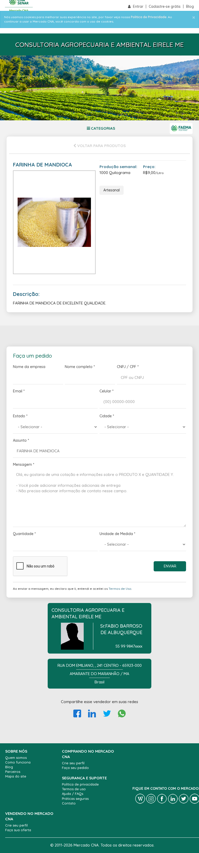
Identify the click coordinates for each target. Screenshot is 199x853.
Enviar (170, 566)
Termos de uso (74, 789)
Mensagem (23, 464)
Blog (190, 6)
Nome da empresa (29, 366)
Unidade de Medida (117, 533)
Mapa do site (15, 776)
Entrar (138, 6)
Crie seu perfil (73, 763)
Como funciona (18, 762)
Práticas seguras (75, 798)
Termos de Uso (120, 589)
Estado (20, 416)
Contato (69, 803)
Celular (106, 391)
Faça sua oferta (18, 830)
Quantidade (24, 533)
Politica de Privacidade (149, 17)
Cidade (107, 416)
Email (19, 391)
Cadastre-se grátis (165, 6)
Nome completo (80, 366)
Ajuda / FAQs (72, 794)
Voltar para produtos (101, 145)
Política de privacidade (80, 784)
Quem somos (16, 757)
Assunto (21, 440)
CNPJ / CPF (128, 366)
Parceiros (12, 771)
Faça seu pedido (75, 768)
